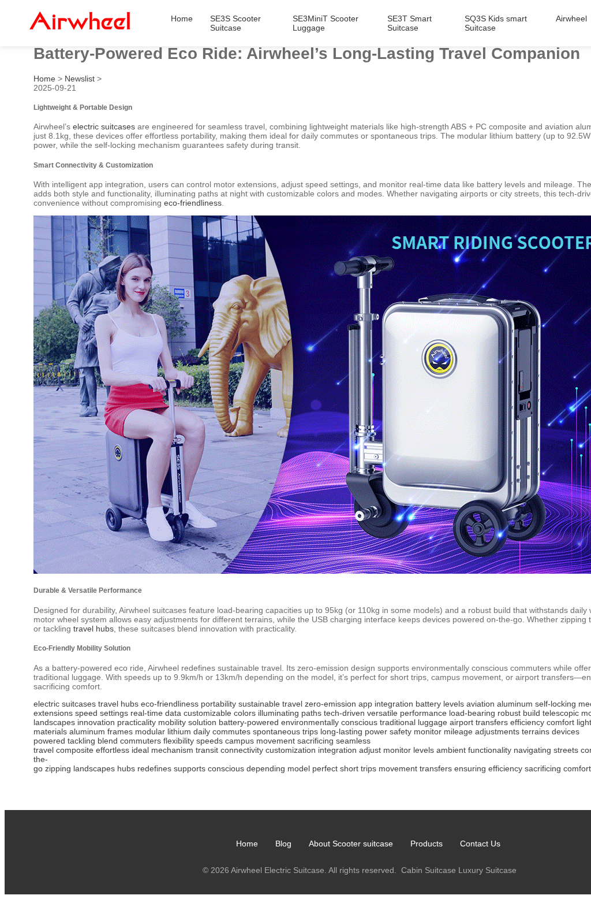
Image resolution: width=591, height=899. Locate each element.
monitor (428, 731)
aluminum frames (101, 731)
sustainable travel (270, 703)
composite (74, 750)
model (298, 768)
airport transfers (479, 722)
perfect (325, 768)
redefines (154, 768)
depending (265, 768)
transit (207, 750)
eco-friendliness (193, 202)
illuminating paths (289, 713)
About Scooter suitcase (351, 843)
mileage (458, 731)
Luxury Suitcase (487, 870)
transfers (436, 768)
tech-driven (344, 713)
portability (218, 703)
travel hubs (93, 628)
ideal (140, 750)
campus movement (260, 740)
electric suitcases (104, 126)
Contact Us (480, 843)
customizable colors (220, 713)
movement (398, 768)
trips (368, 768)
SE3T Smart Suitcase (409, 23)
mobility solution (187, 722)
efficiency (527, 722)
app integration (385, 703)
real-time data (155, 713)
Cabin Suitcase (428, 870)
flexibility (178, 740)
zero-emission (330, 703)
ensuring (470, 768)
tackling (81, 740)
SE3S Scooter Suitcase (235, 23)
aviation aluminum (499, 703)
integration (337, 750)
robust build (519, 713)
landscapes (94, 768)
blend (108, 740)
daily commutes (221, 731)
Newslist (80, 78)
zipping (58, 768)
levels (423, 750)
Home (182, 18)
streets (565, 750)
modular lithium (163, 731)
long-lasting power (353, 731)
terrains (535, 731)
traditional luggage (413, 722)
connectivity (241, 750)
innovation (96, 722)
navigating (532, 750)
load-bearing (472, 713)
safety (401, 731)
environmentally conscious (329, 722)
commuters (140, 740)
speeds (209, 740)
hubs (126, 768)
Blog (283, 843)
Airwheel (571, 18)
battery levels (440, 703)
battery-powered (249, 722)
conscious (226, 768)
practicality (136, 722)
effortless (112, 750)
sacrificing (315, 740)
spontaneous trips (285, 731)
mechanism (172, 750)
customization (290, 750)
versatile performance (407, 713)
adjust (370, 750)
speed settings (101, 713)
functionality (489, 750)
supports (189, 768)
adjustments (497, 731)
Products (426, 843)
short (349, 768)
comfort (560, 722)
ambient (451, 750)
